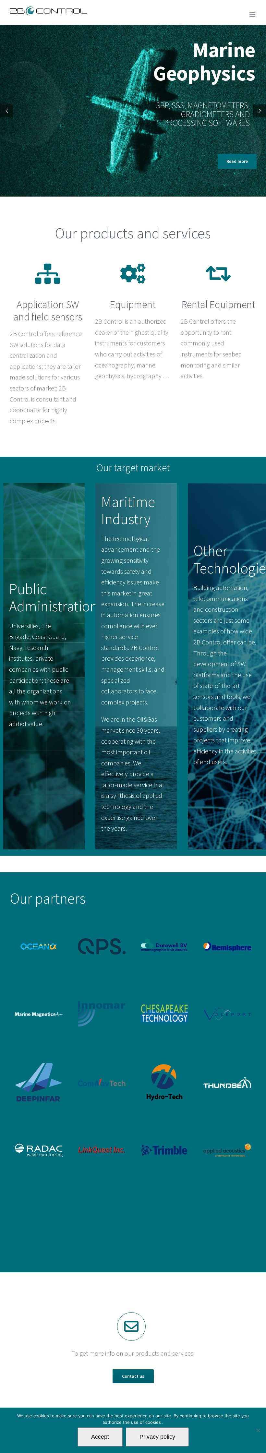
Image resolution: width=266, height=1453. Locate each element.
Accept (100, 1437)
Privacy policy (157, 1437)
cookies (153, 1422)
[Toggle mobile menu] (252, 14)
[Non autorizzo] (258, 1430)
